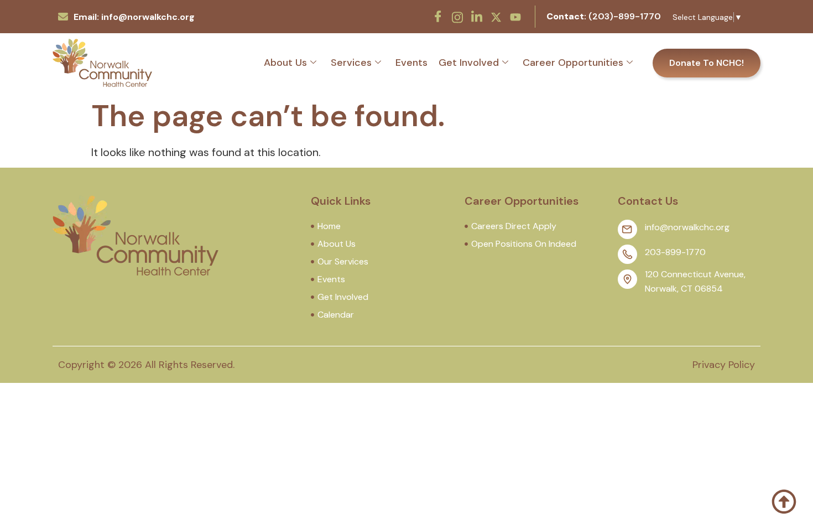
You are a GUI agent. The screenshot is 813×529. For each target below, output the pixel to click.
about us (285, 62)
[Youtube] (515, 16)
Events (411, 62)
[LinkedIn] (476, 16)
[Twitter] (496, 16)
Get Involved (469, 62)
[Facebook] (438, 16)
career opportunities (573, 62)
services (351, 62)
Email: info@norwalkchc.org (134, 17)
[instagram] (457, 16)
